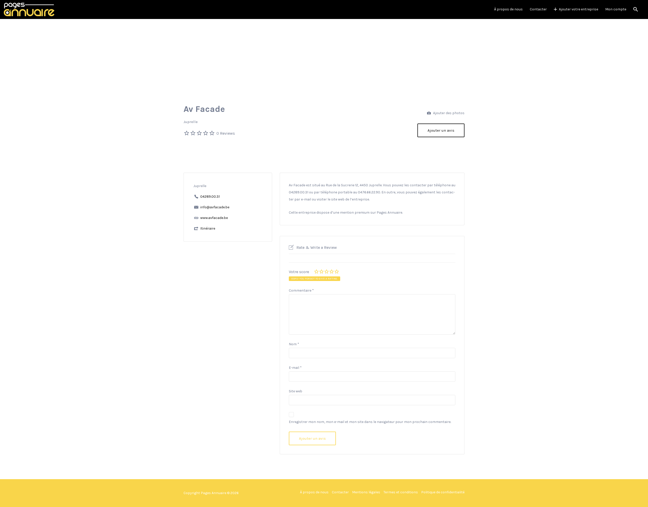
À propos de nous (508, 9)
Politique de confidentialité (442, 492)
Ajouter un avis (441, 130)
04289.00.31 (210, 196)
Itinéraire (207, 228)
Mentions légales (366, 492)
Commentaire (301, 290)
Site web (295, 391)
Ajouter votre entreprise (578, 9)
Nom (294, 344)
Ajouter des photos (448, 113)
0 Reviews (225, 133)
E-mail (295, 368)
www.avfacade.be (214, 218)
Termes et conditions (400, 492)
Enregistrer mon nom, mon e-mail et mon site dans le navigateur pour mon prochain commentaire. (370, 422)
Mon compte (615, 9)
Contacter (538, 9)
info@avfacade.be (214, 207)
